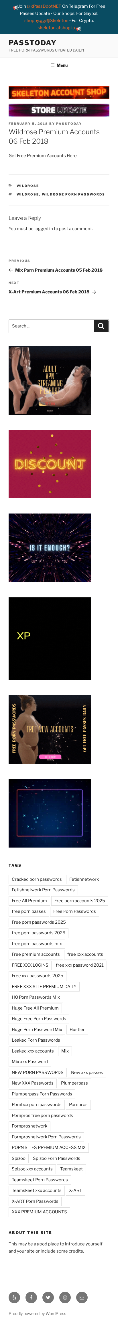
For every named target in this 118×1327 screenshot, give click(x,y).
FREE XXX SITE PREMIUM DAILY (44, 986)
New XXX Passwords (33, 1083)
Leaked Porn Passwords (36, 1040)
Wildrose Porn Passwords (73, 194)
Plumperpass (74, 1083)
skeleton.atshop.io (56, 27)
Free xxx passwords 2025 (37, 975)
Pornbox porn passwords (37, 1104)
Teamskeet (71, 1169)
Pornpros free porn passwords (42, 1115)
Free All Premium (29, 900)
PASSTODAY (33, 43)
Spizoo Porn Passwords (56, 1158)
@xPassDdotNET (44, 6)
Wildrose (28, 186)
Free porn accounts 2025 (79, 900)
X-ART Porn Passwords (35, 1201)
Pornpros (78, 1104)
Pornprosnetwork (29, 1126)
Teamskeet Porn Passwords (40, 1179)
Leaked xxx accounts (33, 1051)
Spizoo (18, 1158)
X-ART (75, 1190)
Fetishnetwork (84, 879)
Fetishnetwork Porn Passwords (43, 889)
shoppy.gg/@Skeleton (46, 20)
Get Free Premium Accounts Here (43, 155)
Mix (65, 1051)
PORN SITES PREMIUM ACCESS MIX (49, 1147)
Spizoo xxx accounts (32, 1169)
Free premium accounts (36, 954)
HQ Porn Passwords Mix (36, 997)
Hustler (77, 1029)
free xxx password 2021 (80, 965)
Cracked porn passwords (37, 879)
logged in (43, 228)
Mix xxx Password (30, 1061)
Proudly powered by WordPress (37, 1313)
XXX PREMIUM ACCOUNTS (39, 1212)
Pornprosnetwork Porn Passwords (46, 1137)
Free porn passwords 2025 (39, 922)
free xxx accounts (85, 954)
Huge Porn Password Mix (37, 1029)
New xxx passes (87, 1072)
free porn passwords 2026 (38, 932)
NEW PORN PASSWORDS (38, 1072)
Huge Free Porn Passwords (39, 1018)
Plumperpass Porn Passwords (42, 1094)
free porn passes (29, 911)
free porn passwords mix (37, 943)
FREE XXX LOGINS (30, 965)
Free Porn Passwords (74, 911)
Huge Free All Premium (35, 1008)
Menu (62, 65)
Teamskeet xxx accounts (37, 1190)
